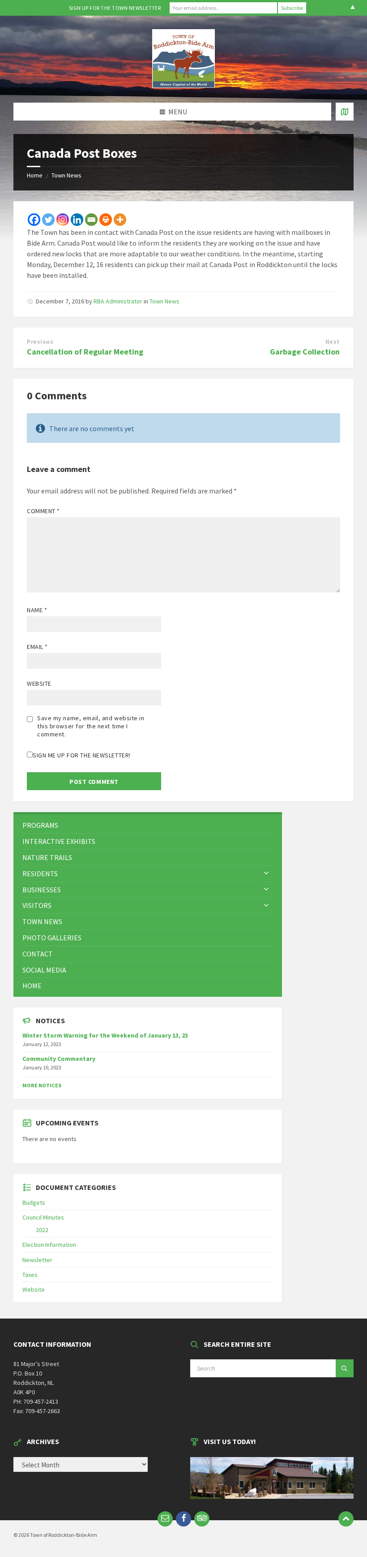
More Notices (41, 1085)
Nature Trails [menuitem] (47, 857)
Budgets (33, 1202)
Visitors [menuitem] (36, 905)
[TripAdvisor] (201, 1519)
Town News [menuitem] (42, 921)
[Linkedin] (77, 219)
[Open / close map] (345, 112)
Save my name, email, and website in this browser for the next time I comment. (91, 726)
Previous (40, 342)
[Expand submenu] (266, 873)
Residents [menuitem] (40, 873)
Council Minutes (43, 1217)
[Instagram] (62, 219)
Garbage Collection (305, 351)
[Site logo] (183, 85)
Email (37, 647)
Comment (43, 511)
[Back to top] (346, 1519)
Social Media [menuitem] (44, 969)
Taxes (30, 1275)
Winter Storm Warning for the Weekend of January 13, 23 (105, 1035)
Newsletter (37, 1260)
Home (35, 175)
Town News (66, 175)
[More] (120, 219)
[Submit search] (345, 1368)
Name (37, 610)
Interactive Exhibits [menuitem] (58, 841)
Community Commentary (58, 1059)
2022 (42, 1230)
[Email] (91, 219)
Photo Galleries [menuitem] (51, 937)
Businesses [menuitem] (41, 889)
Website (39, 683)
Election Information (49, 1245)
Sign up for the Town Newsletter (115, 7)
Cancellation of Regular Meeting (85, 351)
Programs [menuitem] (40, 825)
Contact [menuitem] (37, 953)
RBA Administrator (118, 301)
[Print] (105, 219)
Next (332, 342)
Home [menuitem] (32, 985)
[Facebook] (34, 219)
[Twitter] (48, 219)
